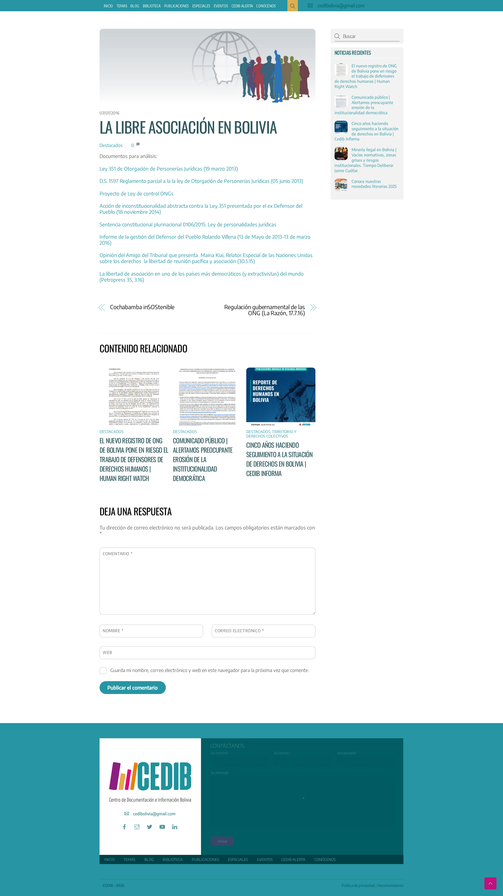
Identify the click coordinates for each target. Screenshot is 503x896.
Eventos (221, 6)
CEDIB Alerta (242, 6)
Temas (122, 6)
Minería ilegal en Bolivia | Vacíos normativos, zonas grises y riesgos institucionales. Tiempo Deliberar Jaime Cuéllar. (365, 160)
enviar (222, 841)
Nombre (113, 630)
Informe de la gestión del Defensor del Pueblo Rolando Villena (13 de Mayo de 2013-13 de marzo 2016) (205, 239)
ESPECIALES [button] (201, 6)
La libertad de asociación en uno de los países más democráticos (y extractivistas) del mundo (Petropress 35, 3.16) (202, 276)
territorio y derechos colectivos (271, 433)
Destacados (111, 145)
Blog (134, 6)
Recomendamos (390, 885)
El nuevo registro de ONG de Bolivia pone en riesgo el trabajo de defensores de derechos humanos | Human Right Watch (134, 459)
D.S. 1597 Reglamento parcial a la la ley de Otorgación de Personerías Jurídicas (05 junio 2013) (201, 181)
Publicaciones (176, 6)
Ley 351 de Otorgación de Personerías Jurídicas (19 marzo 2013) (169, 168)
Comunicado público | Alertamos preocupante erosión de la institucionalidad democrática (202, 459)
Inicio (108, 6)
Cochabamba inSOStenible (142, 307)
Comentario (118, 553)
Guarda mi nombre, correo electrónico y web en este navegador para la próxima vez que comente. (209, 670)
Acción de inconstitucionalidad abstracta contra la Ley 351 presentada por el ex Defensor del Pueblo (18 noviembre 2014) (201, 209)
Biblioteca (152, 6)
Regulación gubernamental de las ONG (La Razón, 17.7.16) (264, 310)
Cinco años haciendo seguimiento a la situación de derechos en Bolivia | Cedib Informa (279, 459)
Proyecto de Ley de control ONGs (136, 193)
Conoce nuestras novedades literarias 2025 (374, 184)
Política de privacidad (358, 885)
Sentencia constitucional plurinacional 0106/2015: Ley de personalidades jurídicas (188, 224)
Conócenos (266, 6)
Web (107, 652)
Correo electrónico (239, 630)
